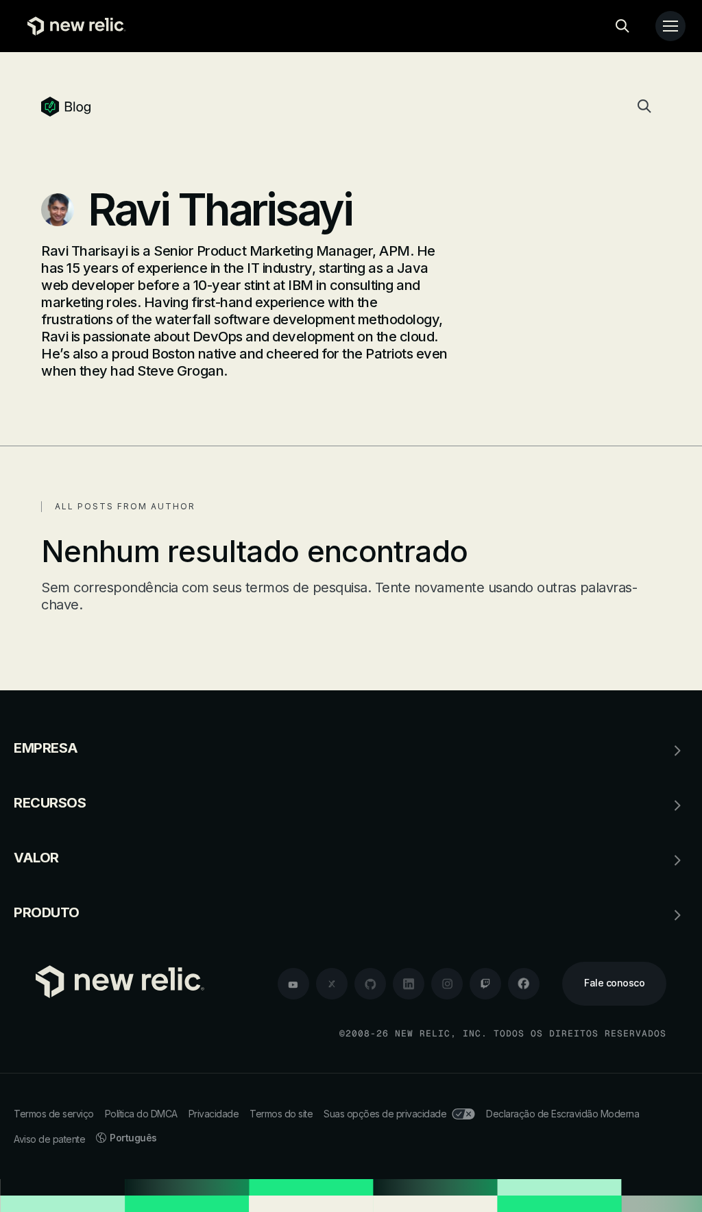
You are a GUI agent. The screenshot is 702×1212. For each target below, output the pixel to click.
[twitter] (331, 983)
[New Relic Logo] (73, 26)
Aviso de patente (49, 1139)
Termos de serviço (54, 1113)
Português (133, 1137)
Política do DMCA (141, 1113)
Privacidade (214, 1113)
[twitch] (485, 983)
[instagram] (447, 983)
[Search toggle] (622, 26)
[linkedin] (408, 983)
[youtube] (293, 983)
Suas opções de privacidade (385, 1113)
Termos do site (281, 1113)
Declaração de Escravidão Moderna (562, 1113)
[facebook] (523, 983)
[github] (370, 983)
